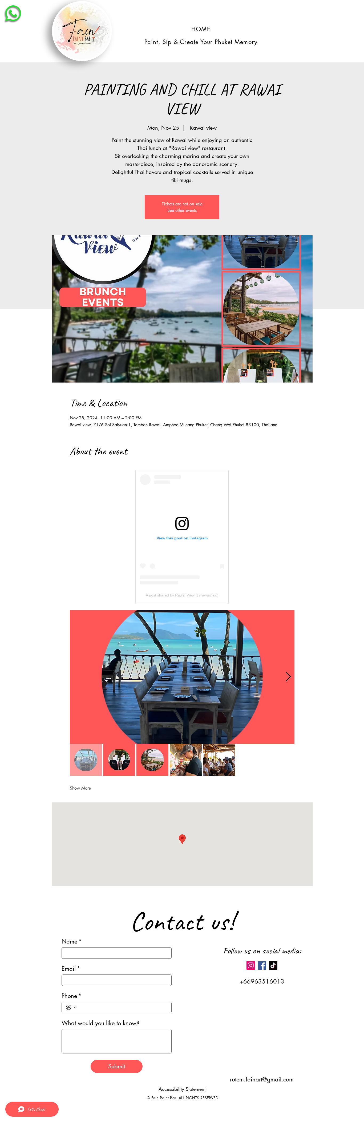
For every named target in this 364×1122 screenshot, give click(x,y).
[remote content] (182, 537)
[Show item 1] (86, 760)
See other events (182, 210)
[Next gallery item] (288, 677)
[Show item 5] (219, 760)
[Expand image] (182, 677)
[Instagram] (250, 965)
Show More (80, 788)
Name (72, 941)
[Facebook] (262, 965)
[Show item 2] (119, 760)
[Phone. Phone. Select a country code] (71, 1007)
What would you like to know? (100, 1023)
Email (71, 968)
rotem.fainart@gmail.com (262, 1079)
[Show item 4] (186, 760)
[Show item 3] (152, 760)
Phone (72, 996)
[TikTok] (273, 965)
